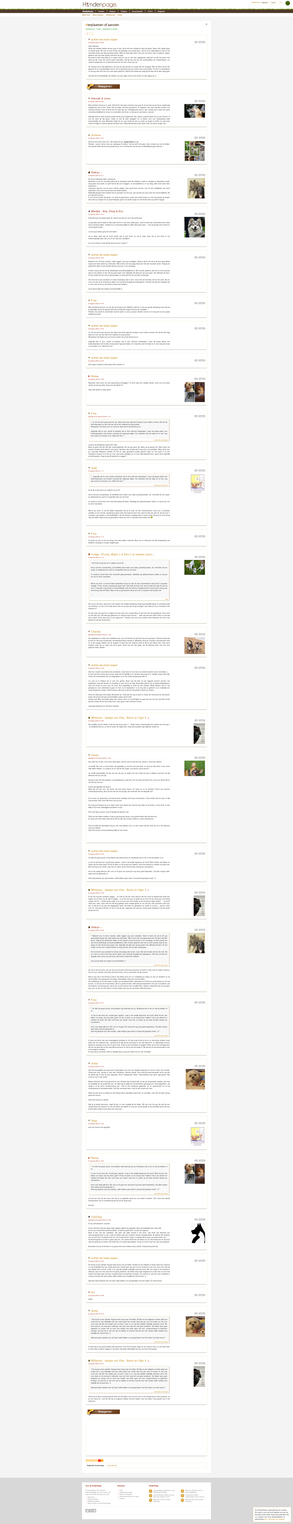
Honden (101, 11)
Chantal (96, 631)
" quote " (202, 42)
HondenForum (90, 29)
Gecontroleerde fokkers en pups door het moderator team (163, 1496)
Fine (94, 300)
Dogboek (161, 11)
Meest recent (86, 15)
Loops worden (112, 1465)
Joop (94, 467)
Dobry (95, 172)
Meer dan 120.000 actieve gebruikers (161, 1500)
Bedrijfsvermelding (93, 1501)
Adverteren (91, 1497)
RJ (93, 1292)
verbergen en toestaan (276, 1519)
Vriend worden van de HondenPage (99, 1503)
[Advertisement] (146, 1437)
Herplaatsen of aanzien (110, 29)
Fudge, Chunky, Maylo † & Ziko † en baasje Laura (122, 554)
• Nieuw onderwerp (97, 15)
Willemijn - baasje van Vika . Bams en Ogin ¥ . (119, 717)
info (265, 1519)
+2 (196, 470)
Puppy (99, 29)
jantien (95, 135)
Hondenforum (87, 11)
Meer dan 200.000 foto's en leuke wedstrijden (194, 1491)
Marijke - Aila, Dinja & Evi (107, 211)
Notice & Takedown (125, 1494)
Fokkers (124, 11)
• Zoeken (119, 15)
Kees (94, 376)
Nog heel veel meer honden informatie (194, 1500)
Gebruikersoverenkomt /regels (129, 1496)
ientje (94, 1063)
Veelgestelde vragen (126, 1492)
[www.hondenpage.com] (100, 8)
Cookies (122, 1498)
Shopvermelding (93, 1499)
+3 (196, 1219)
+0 (196, 42)
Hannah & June (100, 98)
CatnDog (96, 1216)
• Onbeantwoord (110, 15)
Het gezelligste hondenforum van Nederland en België (164, 1491)
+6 (196, 758)
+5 (196, 1295)
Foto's (150, 11)
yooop (95, 755)
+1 (196, 557)
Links (121, 1490)
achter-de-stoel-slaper (104, 39)
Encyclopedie (137, 11)
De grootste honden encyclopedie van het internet (194, 1496)
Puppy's (112, 11)
